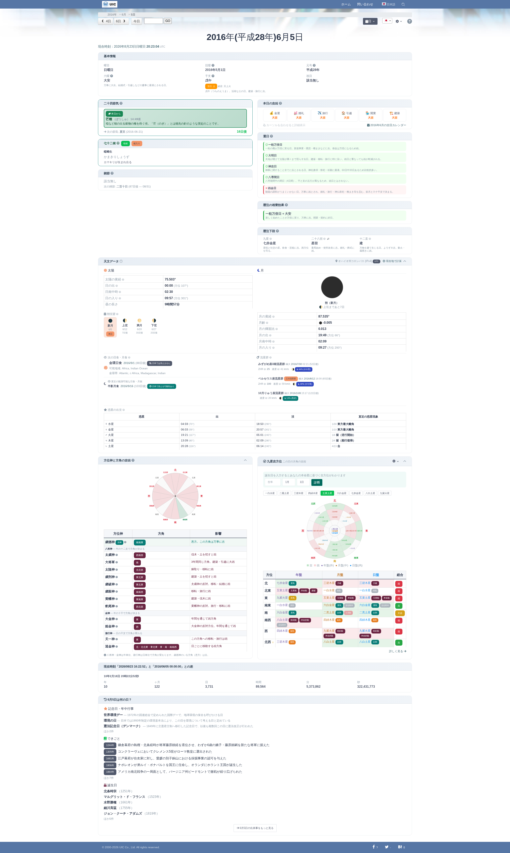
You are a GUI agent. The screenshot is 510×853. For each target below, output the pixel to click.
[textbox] (387, 21)
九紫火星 (384, 493)
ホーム (346, 4)
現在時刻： (131, 46)
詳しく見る (396, 651)
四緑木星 (313, 493)
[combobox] (387, 21)
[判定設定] (396, 461)
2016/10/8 (295, 393)
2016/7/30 (296, 364)
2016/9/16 (127, 386)
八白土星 (370, 493)
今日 (136, 21)
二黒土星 (284, 493)
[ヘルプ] (409, 21)
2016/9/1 (129, 363)
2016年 (112, 14)
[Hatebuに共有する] (400, 847)
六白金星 (341, 493)
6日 (119, 21)
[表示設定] (399, 21)
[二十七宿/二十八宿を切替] (328, 239)
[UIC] (109, 4)
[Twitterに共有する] (387, 847)
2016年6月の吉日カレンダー (388, 125)
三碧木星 (298, 493)
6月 (124, 14)
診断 (317, 482)
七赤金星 (356, 493)
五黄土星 (327, 493)
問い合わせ (365, 4)
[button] (403, 4)
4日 (108, 21)
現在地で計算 (393, 261)
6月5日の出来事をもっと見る (256, 828)
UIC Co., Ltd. (127, 847)
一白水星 (270, 493)
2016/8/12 (309, 378)
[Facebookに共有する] (374, 847)
